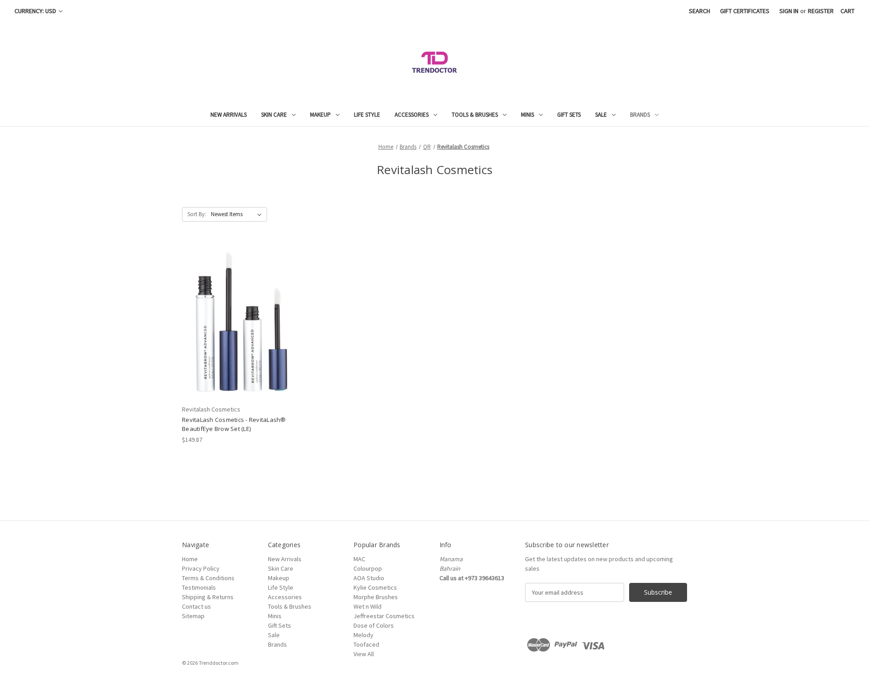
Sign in (788, 11)
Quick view (241, 314)
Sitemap (193, 616)
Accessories (412, 114)
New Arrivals (228, 114)
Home (190, 559)
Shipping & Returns (208, 597)
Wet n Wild (367, 606)
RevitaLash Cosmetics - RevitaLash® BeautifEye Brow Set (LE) (234, 424)
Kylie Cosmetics (375, 587)
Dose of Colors (373, 625)
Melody (363, 635)
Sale (601, 114)
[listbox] (238, 214)
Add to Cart (241, 330)
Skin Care (274, 114)
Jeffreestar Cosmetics (384, 616)
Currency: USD (35, 11)
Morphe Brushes (375, 597)
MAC (359, 559)
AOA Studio (368, 578)
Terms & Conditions (208, 578)
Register (821, 11)
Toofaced (366, 644)
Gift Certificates (744, 11)
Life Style (367, 114)
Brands (640, 114)
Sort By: (196, 214)
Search (699, 11)
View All (363, 654)
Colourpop (367, 568)
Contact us (196, 606)
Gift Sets (569, 114)
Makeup (320, 114)
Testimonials (199, 587)
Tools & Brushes (475, 114)
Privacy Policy (201, 568)
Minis (527, 114)
